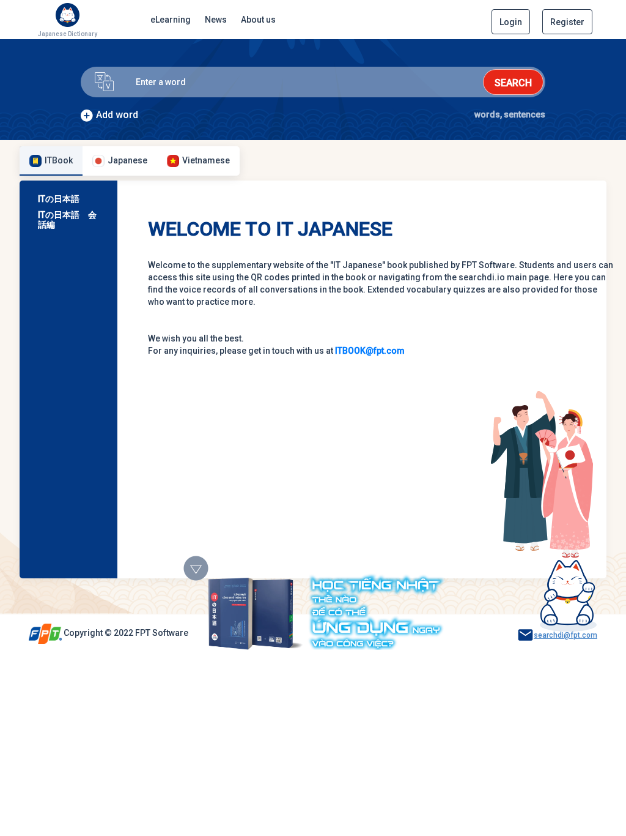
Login (510, 22)
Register (567, 22)
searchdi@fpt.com (565, 635)
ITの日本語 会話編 (67, 220)
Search (513, 83)
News (216, 19)
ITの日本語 (58, 199)
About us (258, 19)
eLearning (170, 19)
